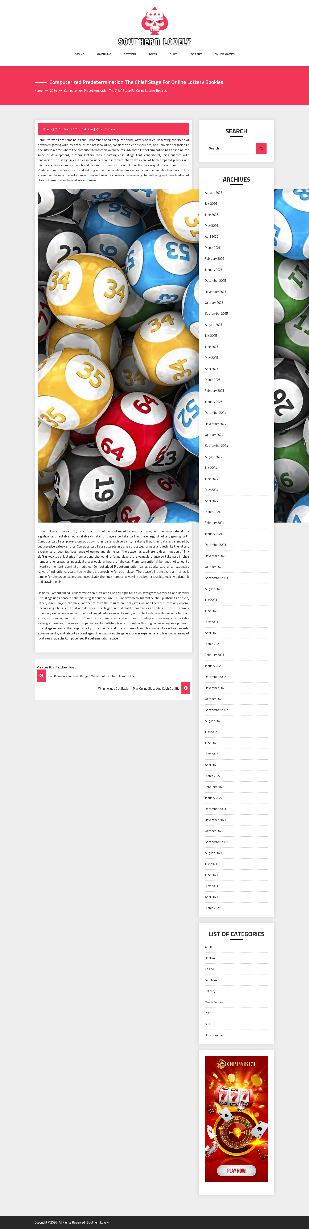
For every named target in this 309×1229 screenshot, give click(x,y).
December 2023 (215, 544)
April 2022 (211, 765)
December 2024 (215, 412)
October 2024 (214, 434)
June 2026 (211, 214)
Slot (173, 54)
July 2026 (211, 203)
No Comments (109, 129)
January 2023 (213, 665)
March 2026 (213, 247)
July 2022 (211, 731)
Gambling (104, 54)
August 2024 (213, 456)
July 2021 (211, 864)
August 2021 (213, 852)
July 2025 (211, 335)
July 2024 (211, 467)
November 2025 (215, 291)
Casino (80, 54)
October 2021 (214, 830)
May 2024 (211, 489)
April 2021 (211, 897)
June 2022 (211, 742)
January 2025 (213, 401)
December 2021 (215, 808)
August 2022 (213, 720)
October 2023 (214, 566)
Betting (130, 54)
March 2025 (213, 379)
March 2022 (213, 775)
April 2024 (211, 500)
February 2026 (214, 258)
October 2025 (214, 302)
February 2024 (214, 522)
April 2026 (211, 236)
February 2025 (214, 390)
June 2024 (211, 478)
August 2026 (213, 192)
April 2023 (211, 632)
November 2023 (215, 555)
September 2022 (216, 710)
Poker (152, 54)
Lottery (195, 54)
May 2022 (211, 753)
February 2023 (214, 654)
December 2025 (215, 280)
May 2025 (211, 357)
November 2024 (215, 423)
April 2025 (211, 368)
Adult (208, 947)
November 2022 (215, 687)
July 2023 (211, 599)
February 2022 (214, 787)
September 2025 (216, 313)
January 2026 (213, 269)
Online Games (224, 54)
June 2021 (211, 875)
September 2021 (216, 842)
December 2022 (215, 676)
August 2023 (213, 588)
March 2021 (213, 907)
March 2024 (213, 511)
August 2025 (213, 324)
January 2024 (213, 533)
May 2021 (211, 885)
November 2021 (215, 820)
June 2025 (211, 346)
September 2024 (216, 445)
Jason (49, 129)
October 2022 (214, 698)
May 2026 (211, 225)
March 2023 (213, 643)
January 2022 (213, 797)
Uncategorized (214, 1035)
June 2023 (211, 610)
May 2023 (211, 621)
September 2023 (216, 577)
